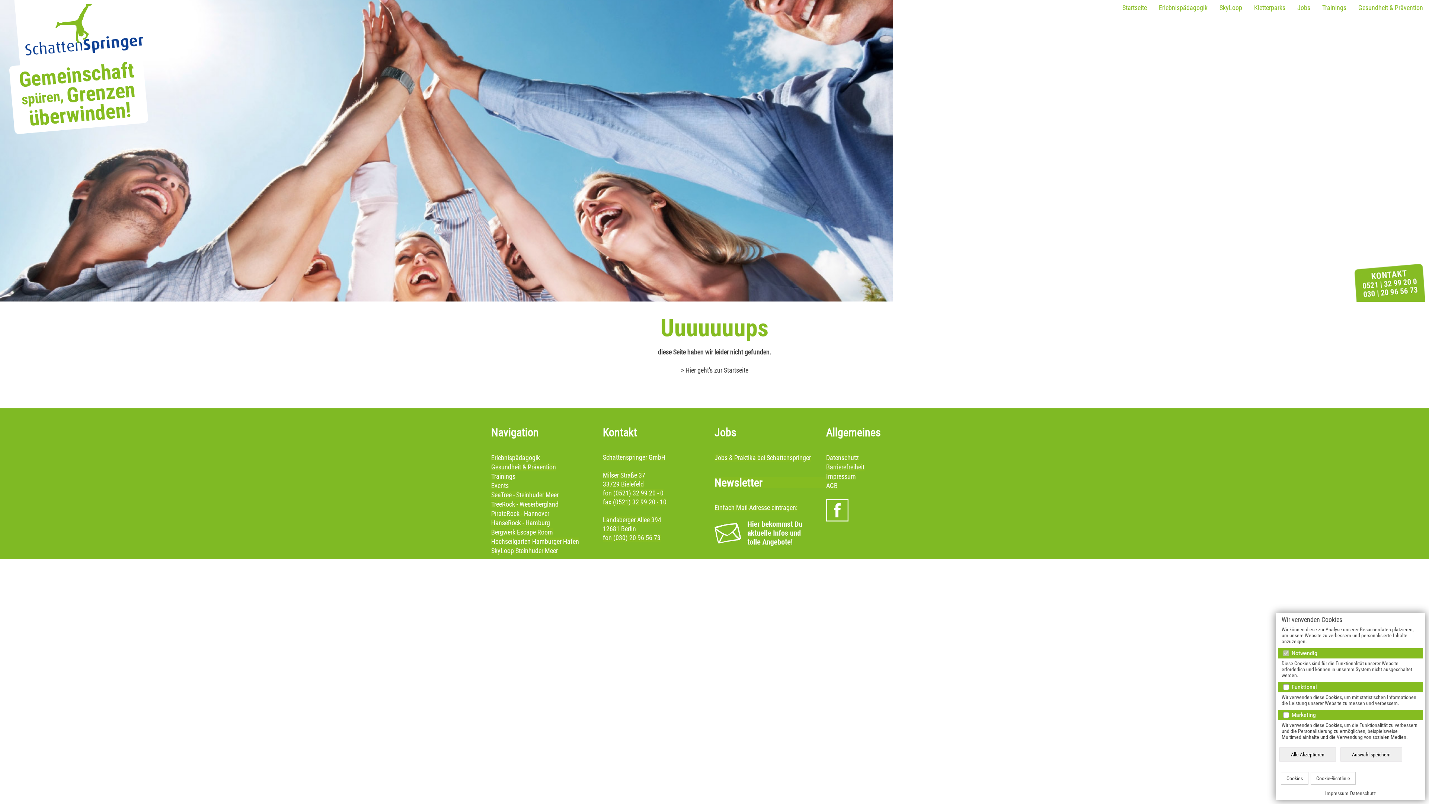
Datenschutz (1363, 793)
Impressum (1337, 793)
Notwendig (1303, 653)
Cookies (1294, 778)
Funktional (1303, 686)
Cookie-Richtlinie (1333, 778)
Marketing (1303, 714)
